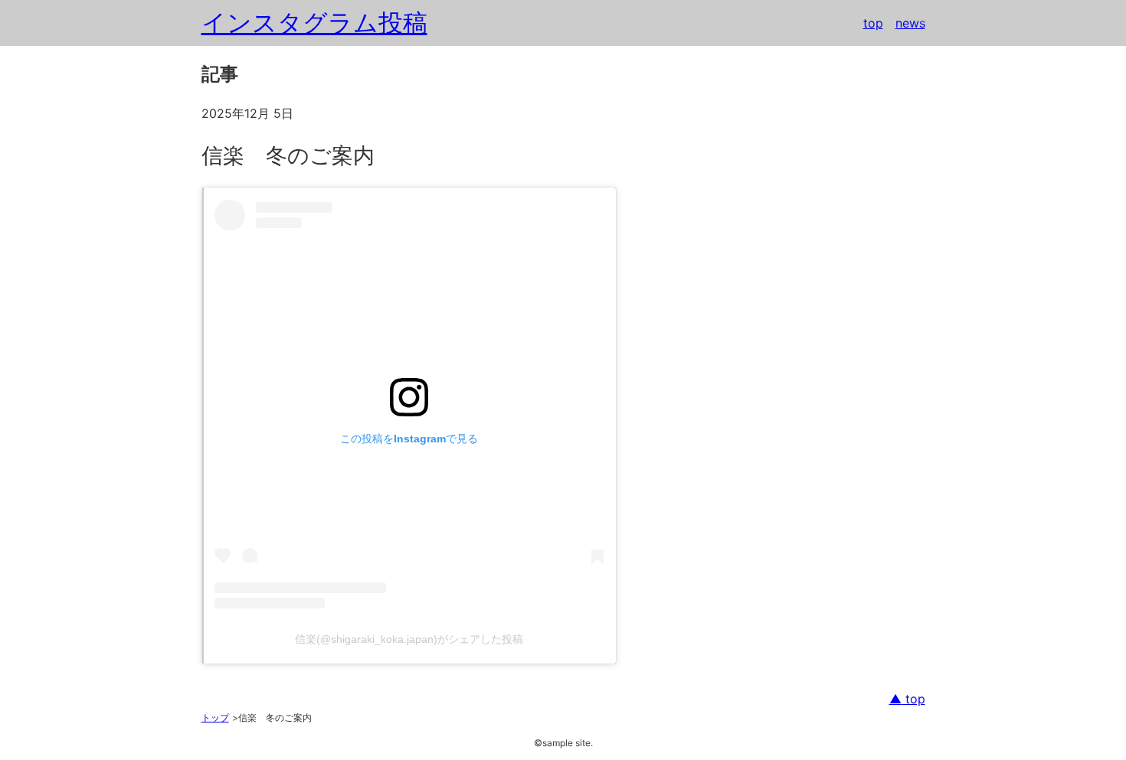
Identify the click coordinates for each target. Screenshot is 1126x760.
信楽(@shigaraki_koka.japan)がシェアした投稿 (409, 639)
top (873, 23)
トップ (215, 717)
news (910, 23)
